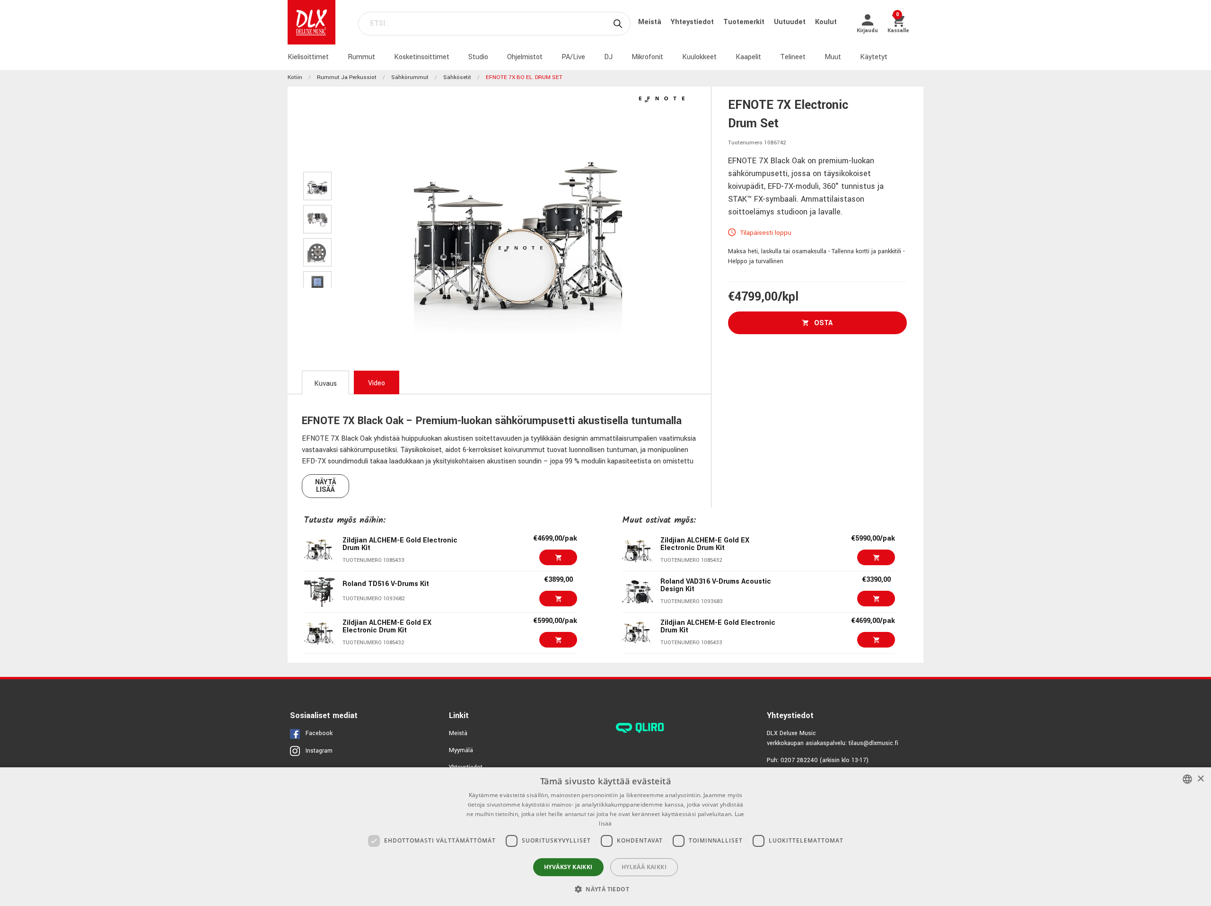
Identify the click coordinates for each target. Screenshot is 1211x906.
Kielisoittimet (308, 57)
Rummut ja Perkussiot (347, 77)
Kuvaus (325, 384)
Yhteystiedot (693, 22)
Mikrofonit (647, 57)
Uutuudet (790, 22)
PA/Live (573, 57)
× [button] (1200, 778)
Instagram (319, 750)
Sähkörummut (410, 77)
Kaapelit (748, 57)
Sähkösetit (457, 77)
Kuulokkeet (699, 57)
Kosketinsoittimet (421, 57)
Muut (833, 57)
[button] (605, 889)
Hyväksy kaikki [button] (568, 867)
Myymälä (461, 750)
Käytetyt (873, 57)
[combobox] (1187, 779)
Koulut (826, 22)
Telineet (793, 57)
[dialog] (605, 836)
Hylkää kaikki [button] (644, 867)
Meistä (650, 22)
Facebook (319, 733)
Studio (478, 57)
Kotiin (295, 77)
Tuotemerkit (744, 22)
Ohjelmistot (525, 57)
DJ (608, 57)
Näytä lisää (325, 486)
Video (376, 383)
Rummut (361, 57)
